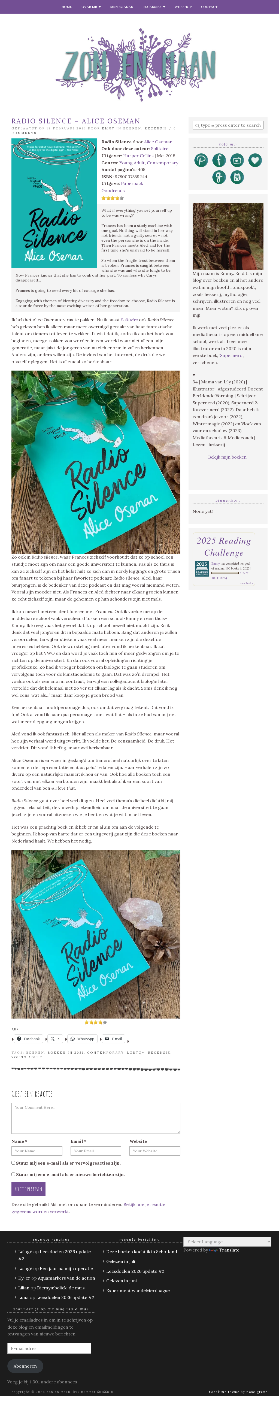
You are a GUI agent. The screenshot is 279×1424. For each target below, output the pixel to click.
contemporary (105, 1053)
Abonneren (25, 1366)
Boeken (132, 128)
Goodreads (113, 190)
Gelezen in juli (120, 1261)
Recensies (152, 7)
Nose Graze (257, 1392)
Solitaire (159, 148)
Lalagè (25, 1251)
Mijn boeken (121, 7)
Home (67, 7)
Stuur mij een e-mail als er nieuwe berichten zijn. (70, 1174)
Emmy (108, 128)
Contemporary (162, 162)
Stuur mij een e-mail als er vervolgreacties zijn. (68, 1163)
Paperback (132, 183)
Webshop (183, 7)
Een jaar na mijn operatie (66, 1268)
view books (246, 583)
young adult (27, 1057)
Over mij (90, 7)
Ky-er (24, 1278)
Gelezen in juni (121, 1280)
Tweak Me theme (224, 1392)
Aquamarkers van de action (66, 1278)
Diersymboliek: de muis (61, 1287)
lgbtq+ (136, 1053)
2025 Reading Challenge (224, 546)
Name (19, 1141)
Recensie (156, 128)
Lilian (23, 1287)
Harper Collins (138, 155)
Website (138, 1141)
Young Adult (132, 162)
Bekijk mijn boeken (228, 457)
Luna (23, 1297)
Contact (209, 7)
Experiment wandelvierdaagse (138, 1290)
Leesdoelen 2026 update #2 (65, 1297)
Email (78, 1141)
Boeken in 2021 (66, 1053)
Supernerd (231, 355)
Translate (229, 1250)
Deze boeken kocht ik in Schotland (141, 1251)
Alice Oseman (158, 141)
